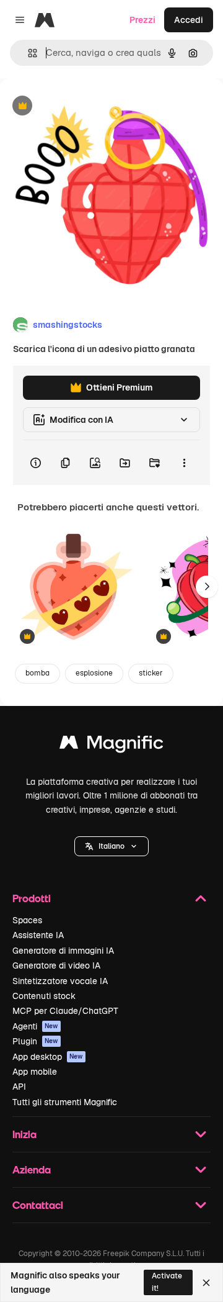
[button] (111, 846)
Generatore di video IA (56, 965)
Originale (82, 106)
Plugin (35, 1041)
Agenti (35, 1026)
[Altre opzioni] (184, 462)
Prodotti (31, 898)
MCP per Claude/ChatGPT (65, 1010)
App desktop (47, 1056)
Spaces (27, 920)
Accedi (188, 19)
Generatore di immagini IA (63, 950)
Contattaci (37, 1204)
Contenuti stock (44, 995)
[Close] (206, 1282)
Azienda (31, 1169)
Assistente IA (38, 935)
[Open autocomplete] (28, 53)
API (19, 1086)
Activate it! (167, 1282)
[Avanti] (207, 587)
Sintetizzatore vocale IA (60, 981)
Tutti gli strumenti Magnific (64, 1102)
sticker (151, 673)
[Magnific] (111, 745)
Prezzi (142, 19)
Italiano (111, 846)
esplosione (94, 673)
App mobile (34, 1071)
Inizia (24, 1134)
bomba (37, 673)
